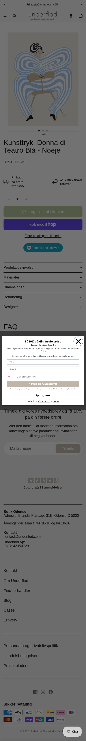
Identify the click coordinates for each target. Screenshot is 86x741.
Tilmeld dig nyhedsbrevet (43, 384)
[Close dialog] (78, 341)
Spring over (43, 395)
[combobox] (11, 376)
